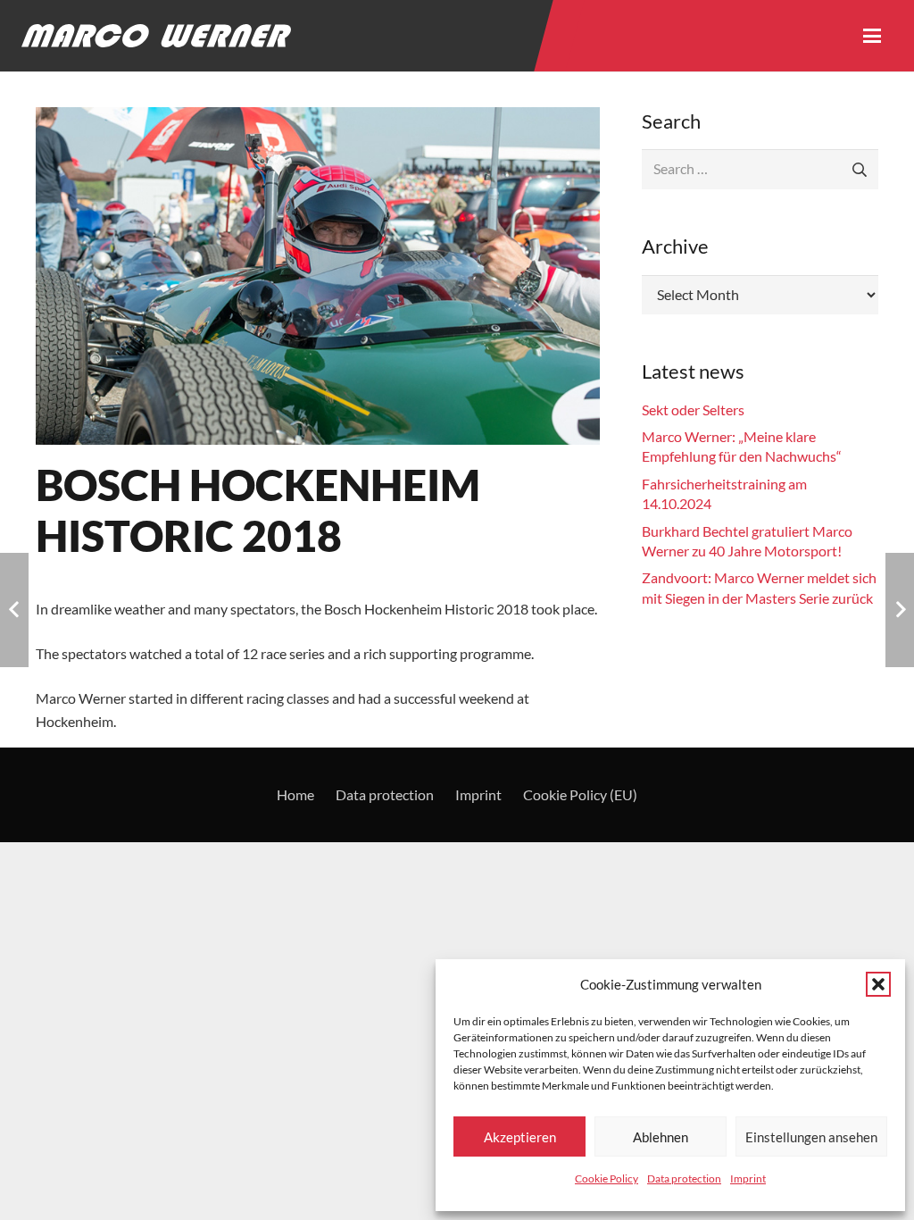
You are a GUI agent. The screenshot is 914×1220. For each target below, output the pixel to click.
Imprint (748, 1178)
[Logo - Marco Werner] (156, 35)
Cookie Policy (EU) (580, 794)
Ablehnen (660, 1137)
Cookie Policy (606, 1178)
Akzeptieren (520, 1137)
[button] (878, 984)
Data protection (684, 1178)
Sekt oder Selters (693, 409)
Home (295, 794)
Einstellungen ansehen (811, 1137)
